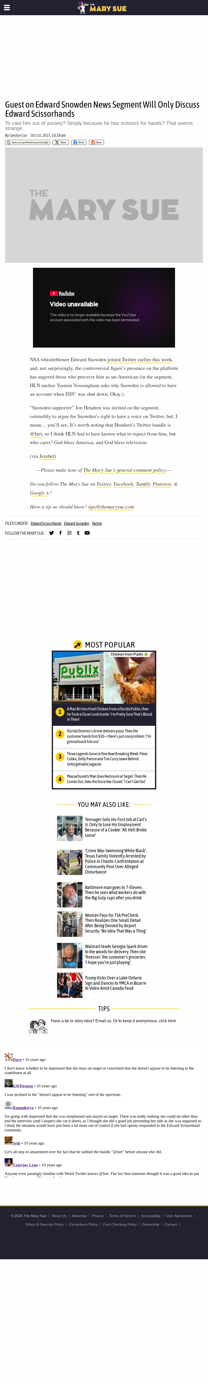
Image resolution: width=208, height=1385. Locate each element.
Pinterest (162, 483)
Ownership (150, 1224)
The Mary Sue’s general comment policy (124, 469)
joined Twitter (122, 359)
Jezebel (47, 455)
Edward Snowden (76, 523)
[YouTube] (87, 535)
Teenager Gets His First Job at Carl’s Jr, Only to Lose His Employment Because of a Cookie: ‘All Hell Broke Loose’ (116, 827)
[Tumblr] (78, 535)
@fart (36, 433)
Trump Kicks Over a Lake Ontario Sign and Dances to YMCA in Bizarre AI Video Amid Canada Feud (115, 983)
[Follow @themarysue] (51, 535)
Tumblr (143, 483)
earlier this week (155, 359)
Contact (171, 1224)
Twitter (103, 483)
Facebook (123, 483)
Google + (39, 492)
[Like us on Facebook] (60, 535)
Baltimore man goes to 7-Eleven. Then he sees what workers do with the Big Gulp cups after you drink (115, 892)
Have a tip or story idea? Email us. (81, 1021)
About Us (59, 1216)
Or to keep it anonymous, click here (144, 1021)
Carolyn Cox (18, 135)
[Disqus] (104, 1114)
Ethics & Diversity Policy (45, 1224)
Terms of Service (122, 1216)
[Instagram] (69, 535)
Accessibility (151, 1216)
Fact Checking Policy (120, 1224)
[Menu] (7, 7)
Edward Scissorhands (46, 523)
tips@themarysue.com (111, 506)
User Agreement (179, 1216)
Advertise (79, 1216)
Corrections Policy (83, 1224)
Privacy (98, 1216)
